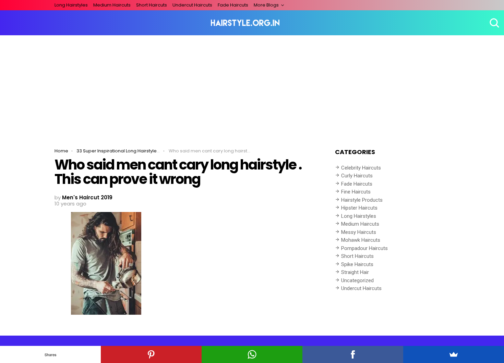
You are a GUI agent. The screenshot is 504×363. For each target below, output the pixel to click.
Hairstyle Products (362, 200)
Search (494, 23)
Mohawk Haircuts (360, 240)
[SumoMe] (453, 354)
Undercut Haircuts (192, 5)
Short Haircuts (151, 5)
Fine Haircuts (356, 192)
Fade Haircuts (233, 5)
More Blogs (266, 5)
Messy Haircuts (358, 232)
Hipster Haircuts (359, 208)
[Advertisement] (252, 87)
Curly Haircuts (357, 176)
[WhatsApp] (252, 354)
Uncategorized (357, 280)
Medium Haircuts (112, 5)
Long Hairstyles (71, 5)
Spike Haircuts (357, 264)
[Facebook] (352, 354)
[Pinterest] (151, 354)
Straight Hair (355, 272)
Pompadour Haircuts (364, 248)
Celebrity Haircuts (361, 168)
